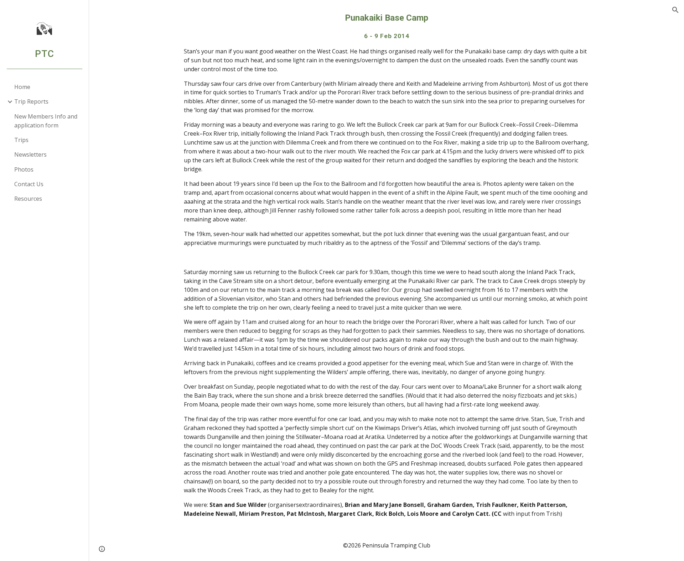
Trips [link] (21, 140)
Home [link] (22, 87)
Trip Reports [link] (31, 101)
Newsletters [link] (30, 154)
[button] (675, 10)
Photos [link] (23, 169)
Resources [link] (28, 199)
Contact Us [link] (28, 184)
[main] (386, 265)
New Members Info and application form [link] (45, 120)
